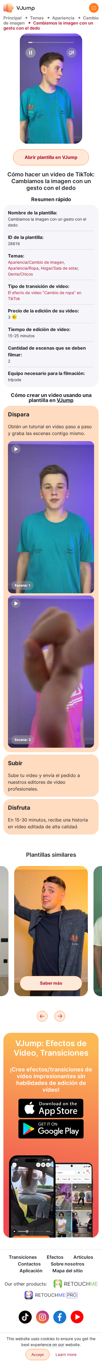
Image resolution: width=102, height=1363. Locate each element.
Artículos (83, 1257)
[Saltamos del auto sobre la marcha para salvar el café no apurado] (32, 1196)
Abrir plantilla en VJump (51, 157)
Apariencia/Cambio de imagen (36, 262)
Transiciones (23, 1257)
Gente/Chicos (20, 274)
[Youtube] (77, 1316)
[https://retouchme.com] (76, 1284)
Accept (37, 1354)
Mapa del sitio (67, 1270)
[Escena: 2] (51, 672)
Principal (12, 18)
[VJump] (19, 8)
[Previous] (42, 1016)
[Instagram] (43, 1316)
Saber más (51, 983)
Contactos (29, 1264)
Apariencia (63, 18)
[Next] (59, 1016)
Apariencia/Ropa (23, 268)
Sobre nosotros (67, 1264)
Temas (37, 18)
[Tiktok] (26, 1316)
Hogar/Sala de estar (59, 268)
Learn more (66, 1354)
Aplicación (31, 1270)
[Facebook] (60, 1316)
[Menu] (94, 8)
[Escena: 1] (51, 517)
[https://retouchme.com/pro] (51, 1295)
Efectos (55, 1257)
